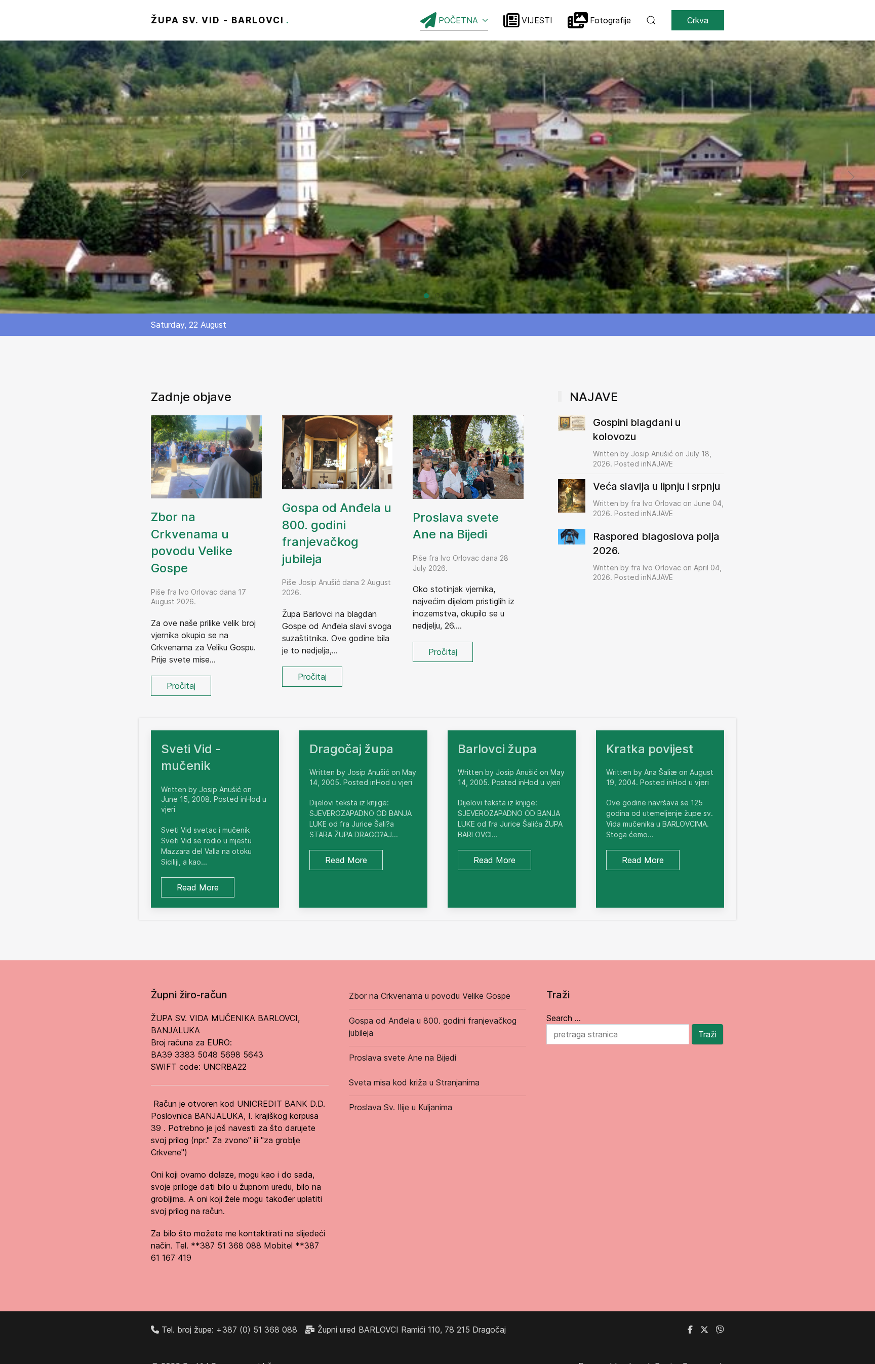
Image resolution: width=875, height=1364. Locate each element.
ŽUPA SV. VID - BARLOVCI (220, 20)
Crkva (697, 20)
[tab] (426, 295)
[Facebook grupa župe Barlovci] (690, 1329)
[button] (651, 20)
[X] (704, 1329)
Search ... (563, 1018)
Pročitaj (181, 686)
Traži (707, 1034)
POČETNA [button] (458, 20)
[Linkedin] (720, 1329)
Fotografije (610, 20)
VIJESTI (537, 20)
